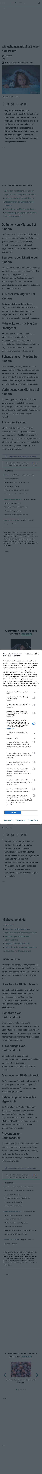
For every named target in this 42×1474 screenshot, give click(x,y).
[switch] (33, 698)
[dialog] (21, 737)
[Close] (38, 654)
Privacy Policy (33, 820)
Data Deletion (8, 820)
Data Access (21, 820)
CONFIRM (13, 812)
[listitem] (21, 692)
